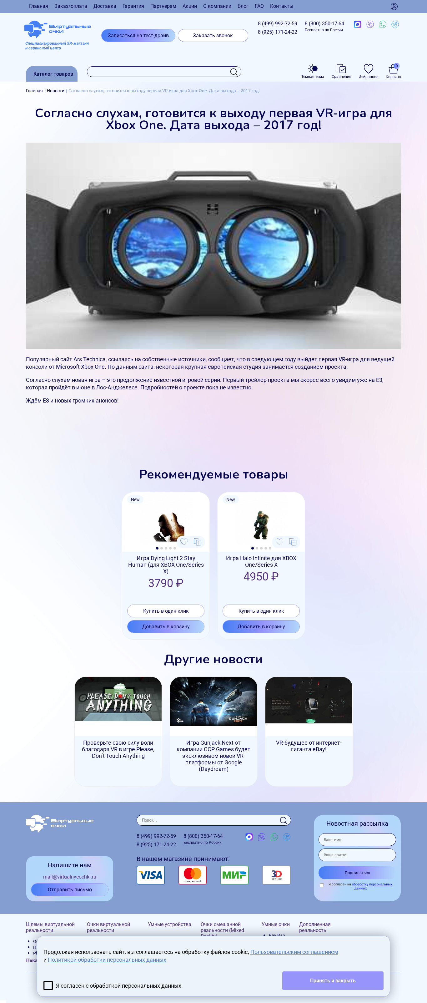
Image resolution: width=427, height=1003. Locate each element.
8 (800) (324, 26)
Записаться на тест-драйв (138, 35)
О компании (217, 6)
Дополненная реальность (315, 927)
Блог (243, 6)
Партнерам (163, 6)
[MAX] (357, 25)
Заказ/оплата (70, 6)
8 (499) (277, 24)
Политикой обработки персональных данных (107, 959)
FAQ (259, 6)
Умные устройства (169, 924)
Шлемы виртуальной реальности (50, 927)
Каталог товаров (53, 74)
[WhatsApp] (382, 25)
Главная (38, 6)
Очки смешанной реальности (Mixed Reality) (222, 930)
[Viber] (370, 25)
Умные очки (276, 924)
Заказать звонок (213, 35)
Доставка (104, 6)
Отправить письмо (70, 890)
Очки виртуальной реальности (108, 927)
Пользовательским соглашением (294, 952)
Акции (190, 6)
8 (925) (277, 32)
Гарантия (133, 6)
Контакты (281, 6)
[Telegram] (395, 25)
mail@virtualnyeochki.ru (69, 877)
